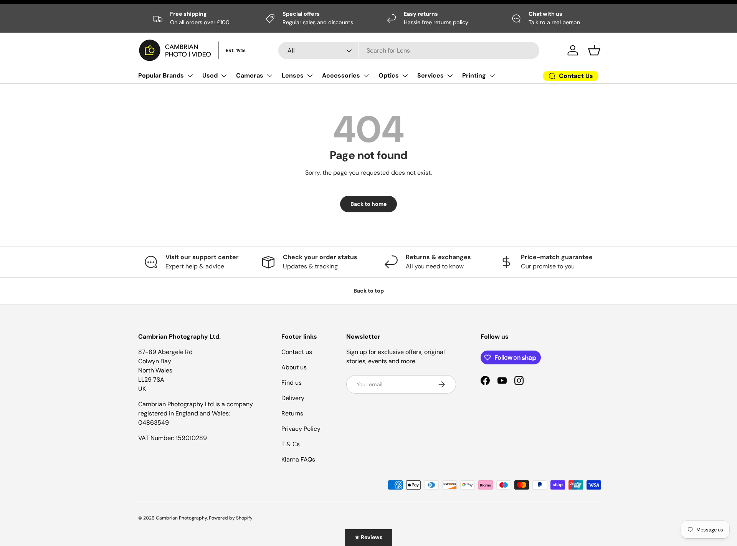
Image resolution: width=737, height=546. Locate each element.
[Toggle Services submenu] (449, 75)
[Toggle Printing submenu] (492, 75)
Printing (474, 75)
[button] (594, 50)
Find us (291, 383)
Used (210, 75)
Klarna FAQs (298, 459)
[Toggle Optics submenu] (405, 75)
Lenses (293, 75)
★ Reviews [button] (368, 537)
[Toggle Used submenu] (223, 75)
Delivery (292, 398)
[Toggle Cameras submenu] (269, 75)
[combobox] (408, 50)
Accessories (341, 75)
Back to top (369, 290)
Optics (388, 75)
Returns (292, 413)
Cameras (249, 75)
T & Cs (290, 444)
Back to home (368, 203)
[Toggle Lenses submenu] (309, 75)
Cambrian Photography (181, 518)
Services (430, 75)
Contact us (296, 352)
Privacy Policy (301, 429)
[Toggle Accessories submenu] (366, 75)
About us (294, 367)
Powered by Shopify (231, 518)
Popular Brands (161, 75)
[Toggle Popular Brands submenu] (190, 75)
